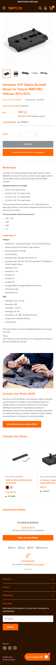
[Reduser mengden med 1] (21, 134)
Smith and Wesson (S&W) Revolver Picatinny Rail (19, 481)
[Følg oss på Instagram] (15, 648)
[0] (51, 8)
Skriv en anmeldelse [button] (28, 537)
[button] (8, 106)
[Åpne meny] (4, 8)
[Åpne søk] (40, 8)
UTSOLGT (28, 144)
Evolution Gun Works (12, 100)
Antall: (5, 134)
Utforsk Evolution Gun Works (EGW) (22, 424)
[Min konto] (45, 8)
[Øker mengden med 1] (35, 134)
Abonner (10, 627)
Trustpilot (40, 564)
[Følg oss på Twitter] (10, 648)
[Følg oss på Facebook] (5, 648)
